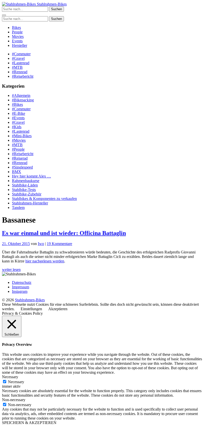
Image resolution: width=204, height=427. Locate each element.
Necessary (16, 382)
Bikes (16, 27)
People (17, 32)
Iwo (41, 244)
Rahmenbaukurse (25, 181)
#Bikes (17, 104)
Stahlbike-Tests (24, 189)
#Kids (16, 127)
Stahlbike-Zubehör (26, 194)
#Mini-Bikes (22, 136)
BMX (16, 172)
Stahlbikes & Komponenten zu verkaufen (44, 198)
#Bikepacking (23, 100)
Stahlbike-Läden (25, 185)
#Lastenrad (20, 63)
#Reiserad (20, 158)
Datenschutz (21, 282)
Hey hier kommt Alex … (31, 176)
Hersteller (19, 45)
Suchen (56, 9)
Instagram (19, 291)
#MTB (17, 67)
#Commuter (21, 54)
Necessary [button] (10, 377)
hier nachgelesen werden (44, 261)
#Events (18, 118)
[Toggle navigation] (4, 15)
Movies (18, 36)
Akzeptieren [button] (57, 309)
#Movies (19, 140)
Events (17, 41)
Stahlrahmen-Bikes (51, 4)
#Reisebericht (22, 76)
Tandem (18, 207)
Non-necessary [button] (13, 400)
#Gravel (18, 58)
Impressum (20, 287)
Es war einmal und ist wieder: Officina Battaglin (64, 233)
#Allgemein (21, 95)
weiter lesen (11, 269)
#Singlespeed (22, 167)
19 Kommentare (59, 244)
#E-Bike (18, 113)
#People (18, 149)
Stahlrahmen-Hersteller (30, 203)
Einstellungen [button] (31, 309)
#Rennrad (19, 72)
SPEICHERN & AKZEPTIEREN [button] (29, 423)
